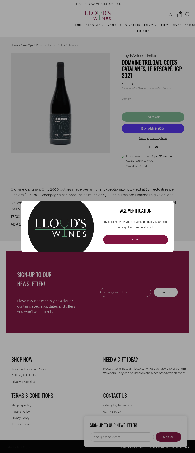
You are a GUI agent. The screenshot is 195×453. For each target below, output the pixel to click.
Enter (135, 239)
